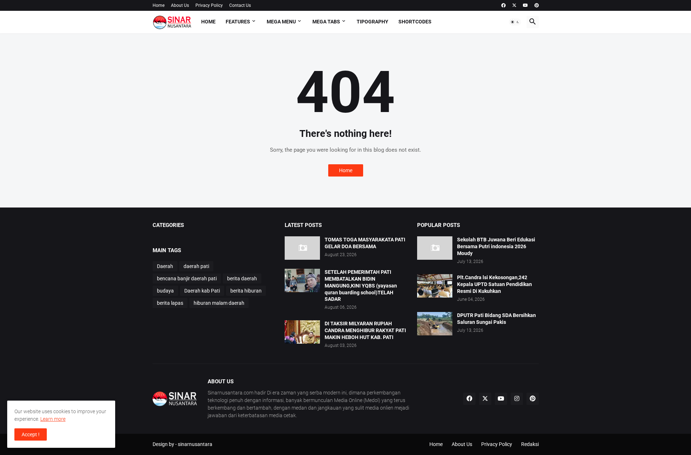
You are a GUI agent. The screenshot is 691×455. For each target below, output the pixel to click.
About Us (180, 5)
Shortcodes (415, 21)
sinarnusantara (195, 444)
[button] (515, 22)
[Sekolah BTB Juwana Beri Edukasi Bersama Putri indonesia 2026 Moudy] (434, 248)
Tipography (372, 21)
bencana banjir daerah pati (187, 278)
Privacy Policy (209, 5)
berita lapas (170, 303)
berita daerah (242, 278)
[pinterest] (536, 5)
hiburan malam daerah (219, 303)
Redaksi (530, 444)
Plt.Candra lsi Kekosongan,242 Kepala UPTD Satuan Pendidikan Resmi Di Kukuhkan (494, 284)
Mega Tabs (326, 21)
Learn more (53, 419)
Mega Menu (281, 21)
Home (158, 5)
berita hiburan (246, 291)
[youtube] (525, 5)
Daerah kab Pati (202, 291)
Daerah (165, 266)
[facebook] (503, 5)
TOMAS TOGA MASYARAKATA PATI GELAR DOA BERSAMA (365, 243)
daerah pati (196, 266)
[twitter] (514, 5)
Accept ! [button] (31, 434)
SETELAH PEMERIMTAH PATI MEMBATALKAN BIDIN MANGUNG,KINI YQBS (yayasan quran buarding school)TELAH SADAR (361, 285)
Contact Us (240, 5)
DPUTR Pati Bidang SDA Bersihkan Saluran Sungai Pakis (496, 318)
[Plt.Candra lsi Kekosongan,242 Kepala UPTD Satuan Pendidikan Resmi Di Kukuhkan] (434, 286)
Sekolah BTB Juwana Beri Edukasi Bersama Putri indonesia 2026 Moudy (496, 246)
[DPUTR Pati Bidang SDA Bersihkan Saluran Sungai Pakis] (434, 323)
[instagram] (517, 399)
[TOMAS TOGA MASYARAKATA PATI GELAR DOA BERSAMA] (302, 248)
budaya (165, 291)
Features (238, 21)
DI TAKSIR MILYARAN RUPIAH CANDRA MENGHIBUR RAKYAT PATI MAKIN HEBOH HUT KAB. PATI (365, 330)
